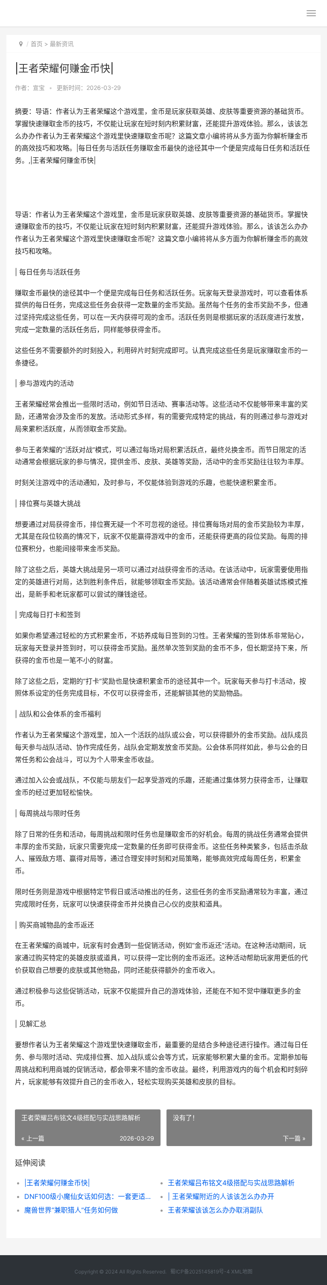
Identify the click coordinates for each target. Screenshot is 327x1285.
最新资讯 (62, 43)
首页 (37, 43)
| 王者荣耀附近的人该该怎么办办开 (221, 1196)
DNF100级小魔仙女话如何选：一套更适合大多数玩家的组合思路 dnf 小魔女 (89, 1196)
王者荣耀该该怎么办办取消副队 (215, 1210)
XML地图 (241, 1271)
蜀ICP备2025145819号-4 (200, 1271)
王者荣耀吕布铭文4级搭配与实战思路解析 (231, 1182)
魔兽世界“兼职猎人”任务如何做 (71, 1210)
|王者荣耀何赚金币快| (57, 1182)
